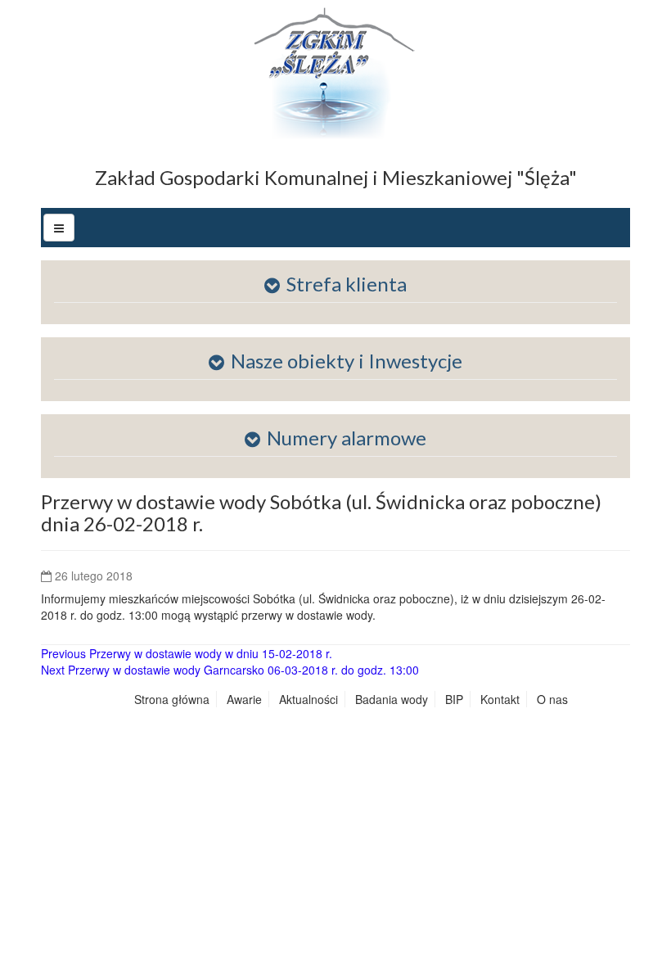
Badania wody (391, 699)
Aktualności (308, 699)
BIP (454, 699)
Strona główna (171, 699)
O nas (552, 699)
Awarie (244, 699)
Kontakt (500, 699)
